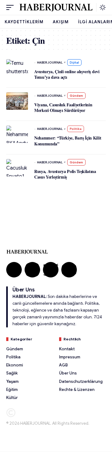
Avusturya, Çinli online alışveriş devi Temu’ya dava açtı (67, 74)
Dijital (74, 62)
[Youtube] (69, 269)
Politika (76, 129)
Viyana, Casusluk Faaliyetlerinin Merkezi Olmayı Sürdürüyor (63, 107)
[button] (11, 7)
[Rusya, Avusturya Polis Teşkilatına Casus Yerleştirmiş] (17, 167)
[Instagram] (32, 269)
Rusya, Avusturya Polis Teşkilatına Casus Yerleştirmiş (65, 174)
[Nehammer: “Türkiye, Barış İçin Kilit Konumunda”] (17, 134)
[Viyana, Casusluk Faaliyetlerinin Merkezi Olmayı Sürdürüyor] (17, 101)
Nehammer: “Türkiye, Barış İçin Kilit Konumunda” (67, 141)
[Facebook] (14, 269)
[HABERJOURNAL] (56, 7)
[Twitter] (50, 269)
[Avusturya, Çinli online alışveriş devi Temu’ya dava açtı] (17, 68)
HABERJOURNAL (50, 62)
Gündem (76, 96)
